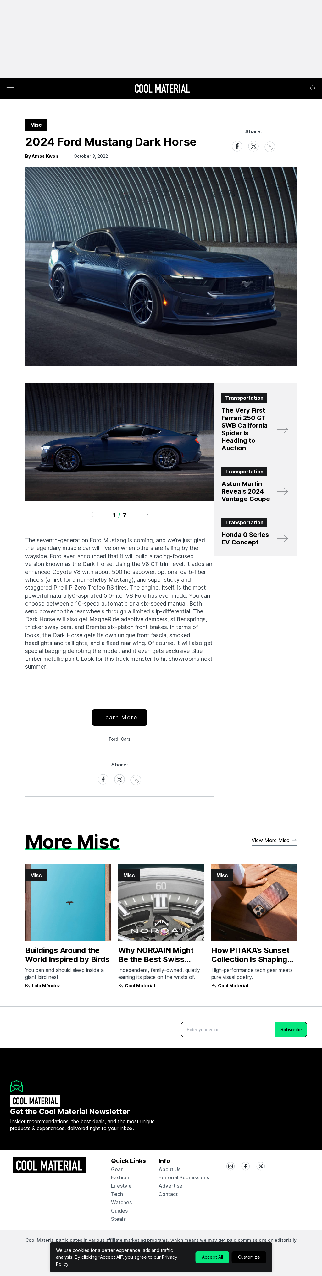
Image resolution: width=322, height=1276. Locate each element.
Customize (249, 1257)
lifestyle (121, 1186)
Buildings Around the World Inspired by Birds (67, 955)
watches (121, 1202)
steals (118, 1219)
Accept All (212, 1257)
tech (117, 1194)
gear (117, 1169)
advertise (170, 1186)
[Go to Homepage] (162, 89)
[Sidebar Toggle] (10, 88)
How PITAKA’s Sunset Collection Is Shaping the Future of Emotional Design (253, 964)
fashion (120, 1177)
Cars (125, 739)
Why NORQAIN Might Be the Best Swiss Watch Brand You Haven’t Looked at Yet (158, 964)
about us (169, 1169)
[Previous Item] (91, 515)
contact (168, 1194)
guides (119, 1211)
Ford (113, 739)
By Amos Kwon (41, 156)
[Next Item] (148, 515)
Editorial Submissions (183, 1177)
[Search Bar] (313, 88)
